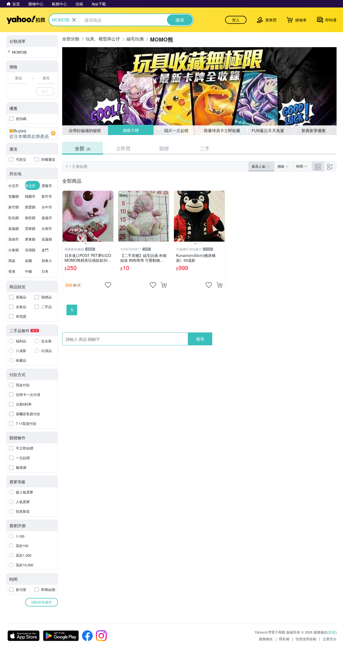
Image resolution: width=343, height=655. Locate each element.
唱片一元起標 (177, 130)
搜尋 (200, 339)
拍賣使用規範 (306, 638)
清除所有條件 (41, 602)
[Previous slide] (65, 216)
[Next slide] (109, 216)
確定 (45, 91)
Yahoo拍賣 (25, 19)
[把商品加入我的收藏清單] (108, 285)
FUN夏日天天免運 (268, 130)
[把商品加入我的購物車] (164, 285)
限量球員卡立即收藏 (222, 130)
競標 (164, 148)
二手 (205, 148)
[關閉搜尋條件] (74, 20)
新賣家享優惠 (313, 130)
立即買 (123, 148)
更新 (332, 632)
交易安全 (330, 638)
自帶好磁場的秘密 (85, 130)
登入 (236, 20)
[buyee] (32, 133)
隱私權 (284, 638)
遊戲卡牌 (130, 130)
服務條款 (266, 638)
